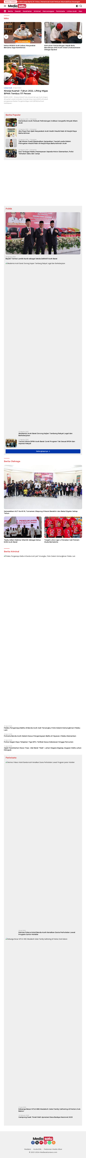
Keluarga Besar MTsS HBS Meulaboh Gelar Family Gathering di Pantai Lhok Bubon (49, 1110)
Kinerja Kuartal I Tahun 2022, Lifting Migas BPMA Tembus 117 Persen (26, 92)
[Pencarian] (81, 6)
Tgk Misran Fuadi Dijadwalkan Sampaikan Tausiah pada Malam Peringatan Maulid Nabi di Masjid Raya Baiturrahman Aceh (44, 142)
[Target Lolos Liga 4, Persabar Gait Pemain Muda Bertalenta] (63, 527)
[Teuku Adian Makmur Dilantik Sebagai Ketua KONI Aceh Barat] (23, 527)
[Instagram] (45, 1143)
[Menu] (5, 6)
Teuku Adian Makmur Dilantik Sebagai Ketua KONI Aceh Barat (22, 541)
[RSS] (53, 1143)
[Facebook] (33, 1143)
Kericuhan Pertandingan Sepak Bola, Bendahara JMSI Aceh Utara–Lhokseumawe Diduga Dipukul (62, 48)
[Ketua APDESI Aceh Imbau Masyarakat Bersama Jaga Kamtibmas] (23, 32)
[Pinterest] (41, 1143)
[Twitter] (37, 1143)
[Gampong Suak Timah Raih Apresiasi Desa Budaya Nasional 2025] (11, 1119)
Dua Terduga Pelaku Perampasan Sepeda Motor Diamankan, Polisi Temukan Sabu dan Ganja (45, 153)
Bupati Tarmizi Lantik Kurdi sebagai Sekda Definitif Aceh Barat (31, 259)
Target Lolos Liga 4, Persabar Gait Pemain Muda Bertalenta (61, 541)
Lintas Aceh (8, 88)
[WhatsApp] (49, 1143)
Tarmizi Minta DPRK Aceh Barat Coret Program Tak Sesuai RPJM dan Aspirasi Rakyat (46, 442)
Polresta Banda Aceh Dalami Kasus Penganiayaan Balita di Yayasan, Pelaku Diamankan (40, 736)
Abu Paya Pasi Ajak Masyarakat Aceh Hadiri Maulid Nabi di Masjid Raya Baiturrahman (47, 132)
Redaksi (27, 1149)
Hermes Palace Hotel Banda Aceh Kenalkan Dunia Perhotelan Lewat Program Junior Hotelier (46, 933)
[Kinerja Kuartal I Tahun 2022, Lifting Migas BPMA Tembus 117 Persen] (26, 70)
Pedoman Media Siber (53, 1149)
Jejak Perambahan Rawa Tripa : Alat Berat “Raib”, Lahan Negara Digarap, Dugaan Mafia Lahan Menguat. (42, 749)
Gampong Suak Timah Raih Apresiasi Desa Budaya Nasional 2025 (45, 1117)
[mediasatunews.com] (17, 6)
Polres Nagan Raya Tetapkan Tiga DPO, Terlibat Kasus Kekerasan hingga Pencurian (38, 742)
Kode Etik (37, 1149)
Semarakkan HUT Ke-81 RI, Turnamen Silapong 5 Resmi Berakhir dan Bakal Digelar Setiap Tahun (41, 512)
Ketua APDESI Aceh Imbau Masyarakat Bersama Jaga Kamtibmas (19, 47)
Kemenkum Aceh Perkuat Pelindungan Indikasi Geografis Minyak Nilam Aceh (47, 122)
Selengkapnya (42, 451)
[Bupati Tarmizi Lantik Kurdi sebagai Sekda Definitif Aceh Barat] (43, 233)
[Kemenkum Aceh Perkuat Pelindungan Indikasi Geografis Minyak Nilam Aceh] (11, 122)
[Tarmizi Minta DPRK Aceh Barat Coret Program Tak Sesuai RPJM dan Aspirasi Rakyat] (11, 443)
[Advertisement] (43, 184)
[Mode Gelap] (77, 6)
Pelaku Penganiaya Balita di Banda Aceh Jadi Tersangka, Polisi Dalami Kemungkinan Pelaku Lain (42, 729)
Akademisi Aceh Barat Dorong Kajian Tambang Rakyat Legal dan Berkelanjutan (45, 434)
